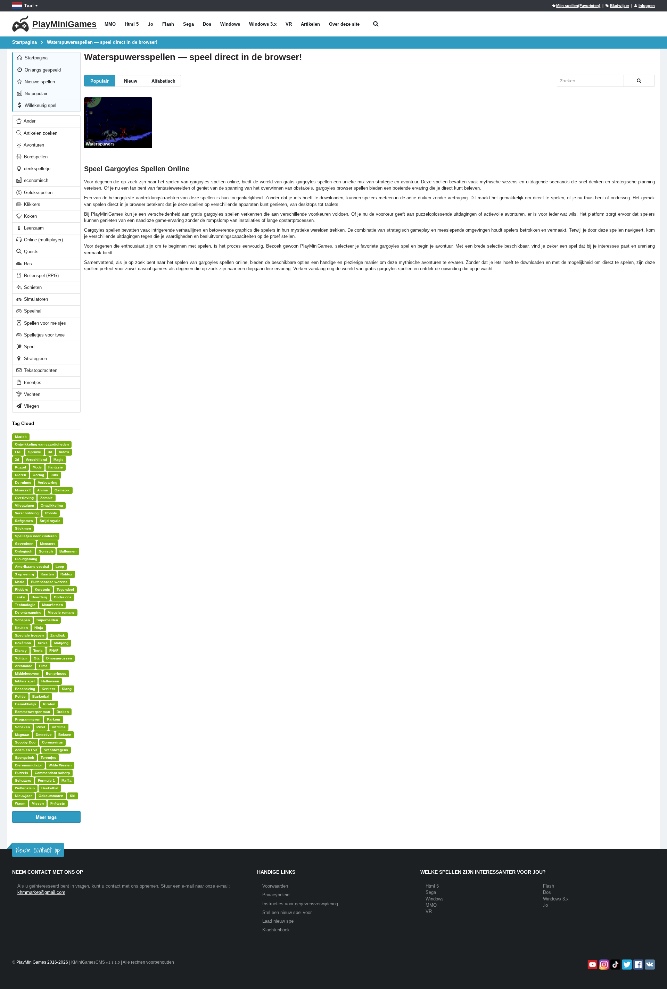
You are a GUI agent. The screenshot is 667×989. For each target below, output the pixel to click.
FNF (18, 452)
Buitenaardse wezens (49, 582)
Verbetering (47, 482)
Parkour (53, 719)
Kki (72, 796)
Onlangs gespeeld (42, 70)
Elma (43, 666)
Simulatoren (35, 299)
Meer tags (46, 817)
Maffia (66, 780)
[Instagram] (603, 964)
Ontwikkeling (52, 505)
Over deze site (344, 24)
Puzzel (20, 467)
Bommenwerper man (32, 712)
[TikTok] (614, 964)
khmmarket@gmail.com (41, 892)
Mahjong (61, 643)
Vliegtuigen (24, 505)
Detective (44, 735)
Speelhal (32, 311)
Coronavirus (52, 742)
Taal (29, 5)
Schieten (32, 287)
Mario (19, 582)
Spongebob (24, 757)
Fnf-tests (57, 803)
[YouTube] (592, 964)
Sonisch (46, 551)
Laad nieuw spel (278, 921)
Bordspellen (35, 156)
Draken (63, 712)
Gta (37, 658)
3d (50, 452)
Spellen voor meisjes (44, 323)
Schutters (23, 780)
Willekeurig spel (39, 105)
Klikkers (31, 204)
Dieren (20, 475)
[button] (375, 24)
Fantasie (55, 467)
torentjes (32, 382)
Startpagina (35, 57)
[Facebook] (637, 964)
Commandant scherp (52, 773)
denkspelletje (36, 168)
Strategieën (35, 358)
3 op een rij (24, 574)
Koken (30, 216)
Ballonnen (67, 551)
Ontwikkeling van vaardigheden (42, 444)
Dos (207, 24)
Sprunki (34, 452)
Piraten (49, 704)
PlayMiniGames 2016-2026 (42, 962)
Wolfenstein (25, 788)
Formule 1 (46, 780)
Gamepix (62, 490)
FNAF (53, 651)
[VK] (649, 964)
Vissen (38, 803)
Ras (27, 263)
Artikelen (310, 24)
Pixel (40, 727)
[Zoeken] (639, 81)
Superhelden (47, 620)
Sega (188, 24)
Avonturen (33, 145)
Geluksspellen (37, 192)
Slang (67, 689)
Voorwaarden (275, 886)
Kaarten (47, 574)
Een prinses (56, 673)
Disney (21, 651)
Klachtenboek (276, 929)
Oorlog (38, 475)
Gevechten (24, 544)
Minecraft (23, 490)
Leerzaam (33, 228)
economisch (35, 180)
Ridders (21, 589)
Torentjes (48, 757)
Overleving (24, 498)
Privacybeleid (275, 894)
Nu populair (35, 93)
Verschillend (36, 460)
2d (17, 460)
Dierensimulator (28, 765)
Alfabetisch (163, 80)
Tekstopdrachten (40, 370)
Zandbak (57, 635)
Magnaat (22, 735)
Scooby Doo (25, 742)
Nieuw (130, 80)
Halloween (50, 681)
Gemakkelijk (25, 704)
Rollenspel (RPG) (41, 275)
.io (150, 24)
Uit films (59, 727)
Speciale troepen (29, 635)
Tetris (38, 651)
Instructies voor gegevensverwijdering (300, 903)
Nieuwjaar (23, 796)
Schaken (22, 727)
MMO (110, 24)
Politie (20, 696)
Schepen (22, 620)
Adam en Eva (26, 750)
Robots (51, 513)
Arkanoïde (23, 666)
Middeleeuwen (27, 673)
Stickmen (23, 528)
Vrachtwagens (56, 750)
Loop (60, 566)
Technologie (25, 605)
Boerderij (39, 597)
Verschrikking (27, 513)
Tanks (20, 597)
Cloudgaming (26, 559)
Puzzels (21, 773)
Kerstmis (42, 589)
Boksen (64, 735)
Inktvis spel (25, 681)
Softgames (24, 521)
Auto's (64, 452)
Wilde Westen (60, 765)
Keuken (21, 628)
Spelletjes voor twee (44, 335)
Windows (230, 24)
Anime (42, 490)
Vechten (31, 394)
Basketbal (40, 696)
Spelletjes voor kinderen (36, 536)
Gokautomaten (51, 796)
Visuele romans (61, 612)
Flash (168, 24)
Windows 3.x (263, 24)
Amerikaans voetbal (32, 566)
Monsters (48, 544)
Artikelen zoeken (40, 133)
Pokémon (23, 643)
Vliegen (31, 406)
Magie (58, 460)
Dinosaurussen (59, 658)
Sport (29, 346)
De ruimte (23, 482)
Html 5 (132, 24)
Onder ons (63, 597)
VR (289, 24)
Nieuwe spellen (39, 81)
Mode (37, 467)
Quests (31, 251)
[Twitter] (626, 964)
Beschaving (25, 689)
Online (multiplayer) (43, 239)
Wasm (20, 803)
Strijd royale (50, 521)
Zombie (46, 498)
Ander (29, 121)
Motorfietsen (52, 605)
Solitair (21, 658)
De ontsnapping (28, 612)
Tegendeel (65, 589)
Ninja (38, 628)
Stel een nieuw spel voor (287, 912)
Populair (99, 80)
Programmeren (27, 719)
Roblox (66, 574)
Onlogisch (23, 551)
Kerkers (48, 689)
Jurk (54, 475)
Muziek (21, 437)
